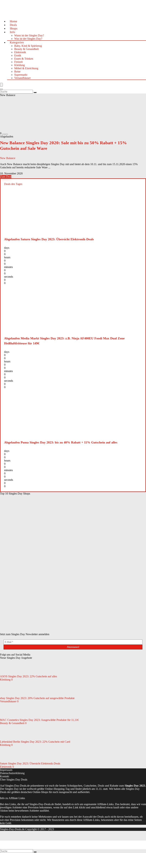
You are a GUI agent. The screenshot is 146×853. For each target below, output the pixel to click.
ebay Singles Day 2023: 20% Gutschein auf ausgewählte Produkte (37, 698)
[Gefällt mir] (6, 134)
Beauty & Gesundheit (26, 49)
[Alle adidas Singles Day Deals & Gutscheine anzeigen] (26, 603)
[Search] (1, 89)
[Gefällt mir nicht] (3, 134)
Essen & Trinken (23, 58)
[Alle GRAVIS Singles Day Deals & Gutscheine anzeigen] (80, 631)
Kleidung (19, 65)
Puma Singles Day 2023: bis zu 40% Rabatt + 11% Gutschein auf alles (60, 442)
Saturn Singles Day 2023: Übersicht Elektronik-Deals (49, 239)
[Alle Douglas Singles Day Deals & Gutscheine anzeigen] (26, 576)
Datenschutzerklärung (12, 773)
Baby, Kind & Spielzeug (28, 45)
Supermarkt (20, 74)
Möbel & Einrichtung (26, 68)
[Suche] (35, 92)
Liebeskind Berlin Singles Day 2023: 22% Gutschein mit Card (35, 741)
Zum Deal (5, 176)
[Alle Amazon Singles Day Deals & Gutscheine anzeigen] (26, 548)
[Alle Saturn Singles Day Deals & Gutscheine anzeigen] (80, 521)
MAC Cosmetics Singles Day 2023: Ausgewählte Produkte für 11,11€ (39, 719)
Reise (17, 71)
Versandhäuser (22, 77)
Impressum (6, 769)
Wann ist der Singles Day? (29, 35)
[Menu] (1, 85)
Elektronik (20, 52)
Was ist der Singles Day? (28, 38)
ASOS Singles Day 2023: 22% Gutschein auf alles (28, 676)
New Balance (7, 158)
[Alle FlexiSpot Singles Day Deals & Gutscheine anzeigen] (26, 631)
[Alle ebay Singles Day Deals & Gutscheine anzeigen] (80, 603)
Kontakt (4, 776)
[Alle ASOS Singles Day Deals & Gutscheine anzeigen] (80, 576)
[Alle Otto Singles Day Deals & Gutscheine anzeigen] (80, 548)
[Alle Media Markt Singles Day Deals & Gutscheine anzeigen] (26, 521)
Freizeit (18, 61)
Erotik (17, 55)
